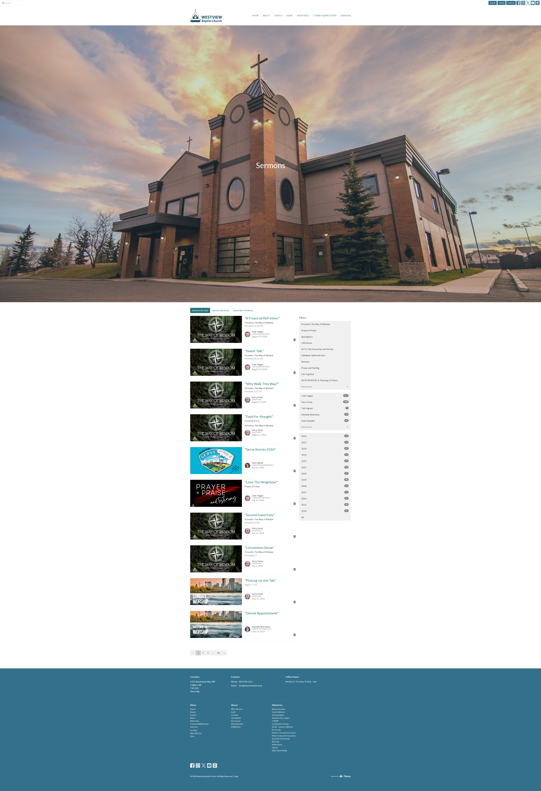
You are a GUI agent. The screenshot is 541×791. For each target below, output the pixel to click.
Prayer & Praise (308, 330)
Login (236, 776)
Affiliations (236, 727)
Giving (501, 3)
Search (492, 3)
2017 (324, 492)
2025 (324, 442)
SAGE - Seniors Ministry (282, 727)
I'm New (193, 730)
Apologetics (307, 336)
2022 (324, 461)
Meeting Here (237, 724)
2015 (324, 504)
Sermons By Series (220, 310)
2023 (324, 454)
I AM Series (306, 343)
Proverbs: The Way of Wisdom (315, 324)
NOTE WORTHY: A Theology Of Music (319, 380)
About (266, 15)
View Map (194, 691)
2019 (324, 479)
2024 (324, 448)
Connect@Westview (324, 15)
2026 (324, 436)
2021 (324, 467)
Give (192, 736)
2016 (324, 498)
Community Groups (280, 724)
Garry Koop (324, 402)
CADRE (275, 721)
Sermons (346, 15)
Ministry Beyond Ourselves (284, 735)
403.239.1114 (245, 681)
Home (255, 15)
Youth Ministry (278, 712)
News (290, 15)
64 (218, 652)
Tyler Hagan (324, 395)
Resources (235, 721)
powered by (339, 778)
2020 (324, 473)
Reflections (277, 744)
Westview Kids (278, 709)
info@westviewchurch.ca (250, 685)
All (302, 517)
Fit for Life (276, 730)
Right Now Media (279, 750)
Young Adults (278, 715)
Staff (233, 712)
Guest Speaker (324, 420)
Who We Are (196, 733)
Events (278, 15)
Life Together (307, 374)
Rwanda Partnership (281, 738)
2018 (324, 486)
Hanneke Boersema (324, 414)
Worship (275, 741)
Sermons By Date (200, 310)
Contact (511, 3)
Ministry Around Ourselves (284, 733)
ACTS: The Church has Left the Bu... (317, 349)
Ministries (303, 15)
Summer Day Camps (280, 718)
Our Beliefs (236, 718)
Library (275, 747)
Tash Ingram (324, 408)
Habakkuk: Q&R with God (313, 355)
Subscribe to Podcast (243, 310)
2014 (324, 511)
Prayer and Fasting (310, 368)
